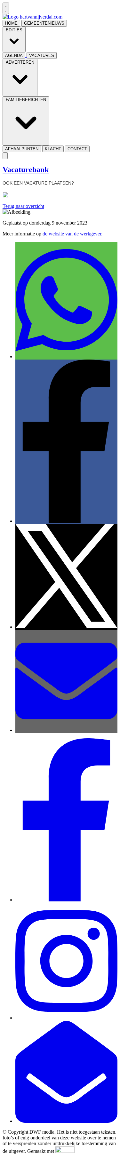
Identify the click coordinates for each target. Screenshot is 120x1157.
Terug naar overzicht (23, 206)
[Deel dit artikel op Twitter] (66, 627)
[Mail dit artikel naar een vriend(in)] (66, 730)
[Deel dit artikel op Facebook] (66, 521)
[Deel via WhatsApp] (66, 356)
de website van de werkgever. (72, 233)
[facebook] (66, 899)
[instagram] (66, 1017)
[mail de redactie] (66, 1121)
